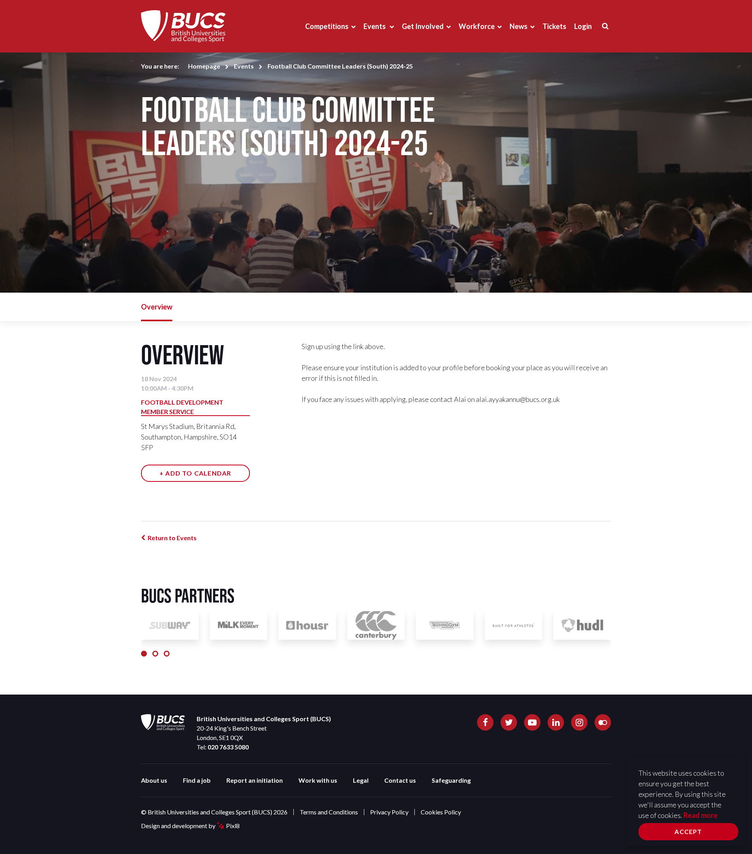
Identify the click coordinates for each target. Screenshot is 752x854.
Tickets (554, 26)
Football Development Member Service (182, 406)
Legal (361, 780)
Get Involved (423, 26)
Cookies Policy (441, 812)
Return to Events (172, 537)
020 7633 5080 (228, 747)
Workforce (477, 26)
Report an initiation (254, 780)
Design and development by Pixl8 (190, 825)
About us (154, 780)
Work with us (317, 780)
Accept (688, 831)
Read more (700, 815)
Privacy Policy (389, 812)
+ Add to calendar (195, 473)
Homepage (204, 66)
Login (583, 26)
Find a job (197, 780)
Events (375, 26)
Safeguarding (451, 780)
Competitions (327, 26)
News (519, 26)
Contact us (400, 780)
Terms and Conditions (329, 812)
